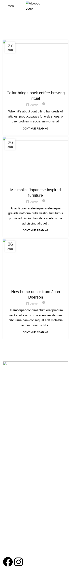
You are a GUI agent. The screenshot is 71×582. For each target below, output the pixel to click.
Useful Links (13, 418)
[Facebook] (8, 562)
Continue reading (35, 128)
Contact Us (10, 438)
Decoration (35, 283)
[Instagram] (18, 562)
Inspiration (35, 182)
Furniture (35, 85)
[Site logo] (35, 5)
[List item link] (35, 499)
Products (8, 431)
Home (20, 27)
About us (8, 424)
